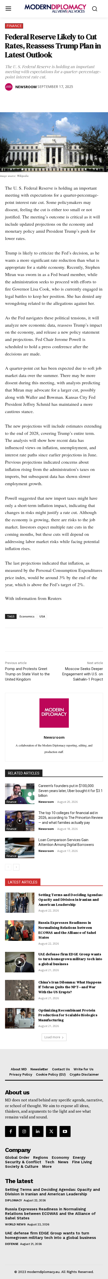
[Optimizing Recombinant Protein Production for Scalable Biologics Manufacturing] (19, 1018)
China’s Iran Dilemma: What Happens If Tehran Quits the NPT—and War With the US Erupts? (69, 987)
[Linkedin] (45, 100)
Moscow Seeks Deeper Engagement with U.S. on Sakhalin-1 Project (82, 674)
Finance (14, 25)
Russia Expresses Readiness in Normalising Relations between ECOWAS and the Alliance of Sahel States (67, 930)
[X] (22, 100)
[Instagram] (24, 1131)
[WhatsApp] (33, 100)
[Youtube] (65, 1131)
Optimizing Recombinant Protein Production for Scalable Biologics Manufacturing (67, 1015)
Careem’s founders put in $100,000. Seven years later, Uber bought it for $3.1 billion (70, 791)
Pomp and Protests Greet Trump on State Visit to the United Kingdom (27, 674)
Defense (12, 1244)
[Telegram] (68, 100)
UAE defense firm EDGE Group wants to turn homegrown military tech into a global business (70, 959)
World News (15, 1224)
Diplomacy (13, 1200)
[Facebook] (10, 100)
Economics (27, 616)
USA (42, 616)
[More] (79, 100)
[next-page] (16, 867)
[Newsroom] (10, 87)
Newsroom (26, 86)
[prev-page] (8, 867)
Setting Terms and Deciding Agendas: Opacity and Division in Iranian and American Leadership (70, 899)
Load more (52, 1037)
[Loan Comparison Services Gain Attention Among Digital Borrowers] (19, 848)
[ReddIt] (56, 100)
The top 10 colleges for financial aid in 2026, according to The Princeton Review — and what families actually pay (70, 818)
